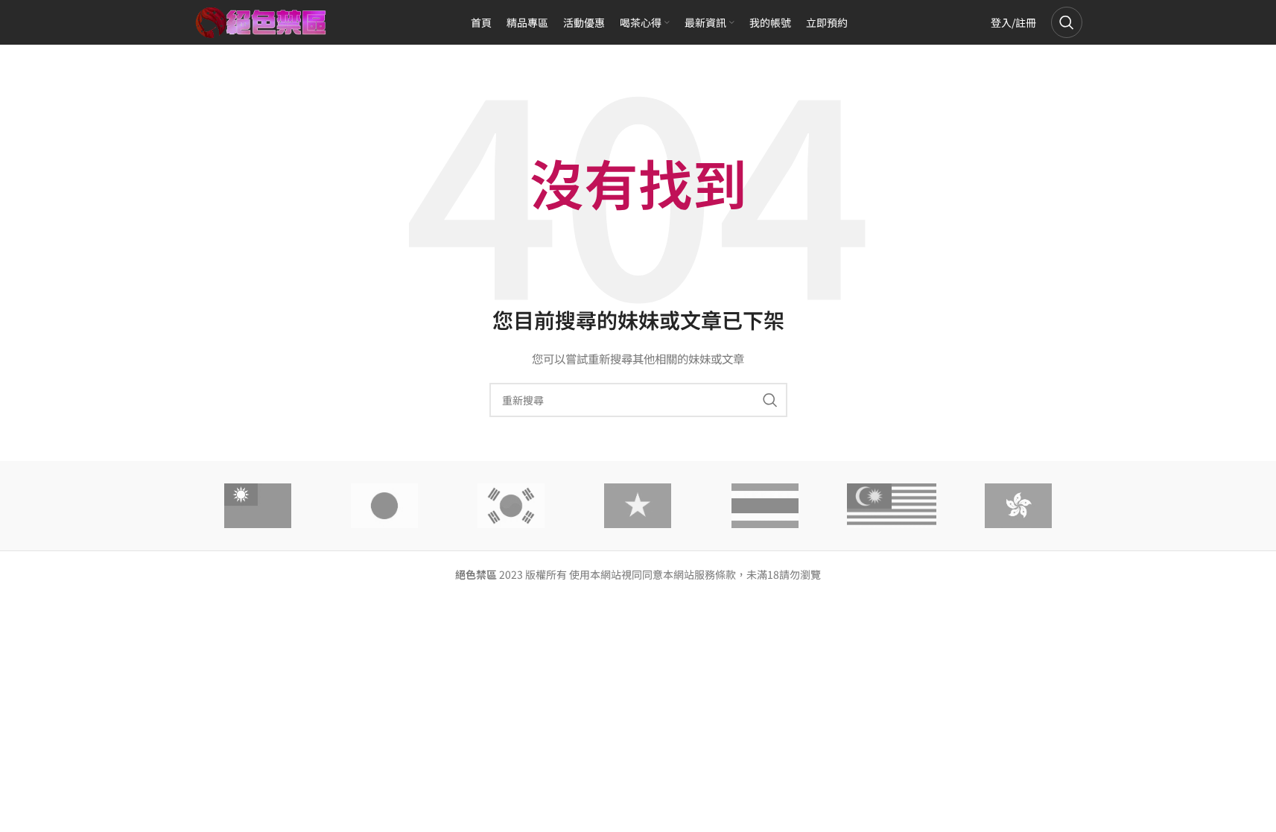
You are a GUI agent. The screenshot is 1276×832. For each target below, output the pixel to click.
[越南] (637, 506)
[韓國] (511, 506)
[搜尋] (1067, 22)
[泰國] (765, 506)
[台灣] (257, 506)
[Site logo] (261, 20)
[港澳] (1018, 506)
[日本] (384, 506)
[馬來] (891, 506)
